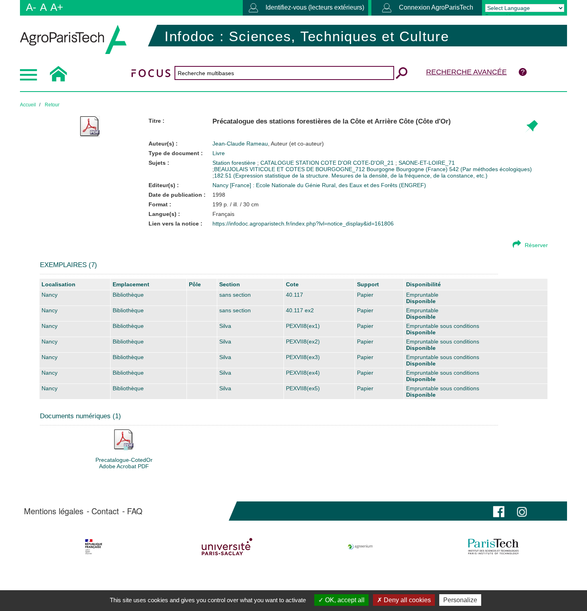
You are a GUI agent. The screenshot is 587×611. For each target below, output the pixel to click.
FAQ (135, 511)
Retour (52, 105)
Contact (105, 511)
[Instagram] (522, 510)
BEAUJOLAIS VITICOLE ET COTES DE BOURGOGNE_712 (289, 169)
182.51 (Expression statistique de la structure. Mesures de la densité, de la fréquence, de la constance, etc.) (351, 175)
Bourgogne (381, 169)
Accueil (28, 105)
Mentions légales (53, 511)
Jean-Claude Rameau (268, 143)
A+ (56, 7)
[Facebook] (499, 510)
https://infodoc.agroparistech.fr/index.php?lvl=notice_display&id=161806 (303, 223)
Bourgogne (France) (422, 169)
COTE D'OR (337, 163)
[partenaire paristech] (493, 547)
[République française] (93, 547)
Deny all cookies (406, 600)
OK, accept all (344, 600)
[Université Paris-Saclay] (227, 547)
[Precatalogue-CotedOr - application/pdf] (123, 439)
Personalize (460, 600)
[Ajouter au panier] (531, 127)
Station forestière (234, 163)
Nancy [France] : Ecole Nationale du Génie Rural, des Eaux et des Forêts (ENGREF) (319, 185)
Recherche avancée (466, 72)
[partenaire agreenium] (360, 547)
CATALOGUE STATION (290, 163)
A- (31, 7)
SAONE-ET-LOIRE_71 (427, 163)
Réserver (536, 245)
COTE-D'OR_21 (374, 163)
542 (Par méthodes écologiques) (490, 169)
